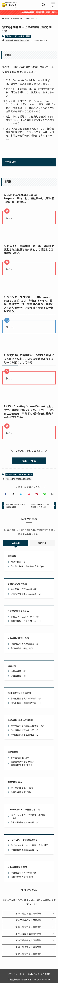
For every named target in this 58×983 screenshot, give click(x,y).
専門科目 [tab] (42, 543)
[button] (5, 493)
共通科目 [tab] (15, 543)
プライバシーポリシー (17, 974)
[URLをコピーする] (52, 493)
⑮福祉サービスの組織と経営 (18, 36)
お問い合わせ (33, 974)
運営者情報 (45, 974)
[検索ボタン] (43, 5)
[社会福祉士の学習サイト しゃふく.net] (9, 5)
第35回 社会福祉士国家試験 (17, 40)
